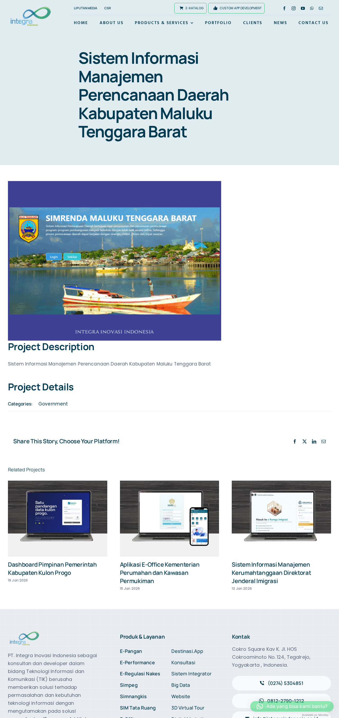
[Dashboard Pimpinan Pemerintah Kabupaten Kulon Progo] (57, 519)
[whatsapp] (312, 8)
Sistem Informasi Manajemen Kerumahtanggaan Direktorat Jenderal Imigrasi (271, 573)
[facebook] (284, 8)
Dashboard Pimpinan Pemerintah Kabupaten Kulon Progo (52, 569)
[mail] (321, 8)
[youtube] (303, 8)
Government (53, 404)
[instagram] (294, 8)
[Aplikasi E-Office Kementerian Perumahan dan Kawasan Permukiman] (169, 519)
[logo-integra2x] (30, 7)
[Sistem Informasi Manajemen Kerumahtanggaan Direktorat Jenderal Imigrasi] (281, 519)
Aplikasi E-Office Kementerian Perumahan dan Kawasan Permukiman (160, 573)
